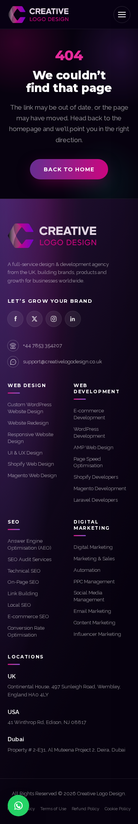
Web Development (97, 388)
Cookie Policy (118, 808)
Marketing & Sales (94, 558)
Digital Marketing (93, 547)
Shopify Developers (96, 477)
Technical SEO (24, 571)
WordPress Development (89, 432)
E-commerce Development (89, 414)
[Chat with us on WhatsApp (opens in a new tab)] (18, 805)
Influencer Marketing (97, 634)
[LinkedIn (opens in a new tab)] (72, 319)
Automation (87, 570)
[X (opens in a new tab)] (34, 319)
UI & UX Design (25, 453)
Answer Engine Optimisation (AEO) (29, 544)
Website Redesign (28, 423)
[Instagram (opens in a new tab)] (53, 319)
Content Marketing (94, 622)
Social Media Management (89, 596)
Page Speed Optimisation (88, 462)
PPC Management (94, 581)
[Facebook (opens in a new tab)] (15, 319)
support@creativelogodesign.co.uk (62, 361)
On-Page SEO (23, 582)
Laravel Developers (96, 500)
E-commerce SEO (28, 616)
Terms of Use (53, 808)
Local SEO (19, 605)
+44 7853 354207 (42, 345)
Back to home (69, 169)
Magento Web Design (32, 475)
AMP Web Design (93, 447)
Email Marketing (92, 611)
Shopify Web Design (31, 464)
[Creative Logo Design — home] (38, 14)
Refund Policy (85, 808)
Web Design (27, 385)
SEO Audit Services (29, 559)
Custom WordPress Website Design (29, 408)
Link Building (23, 593)
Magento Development (100, 488)
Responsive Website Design (30, 438)
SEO (14, 522)
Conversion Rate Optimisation (26, 631)
